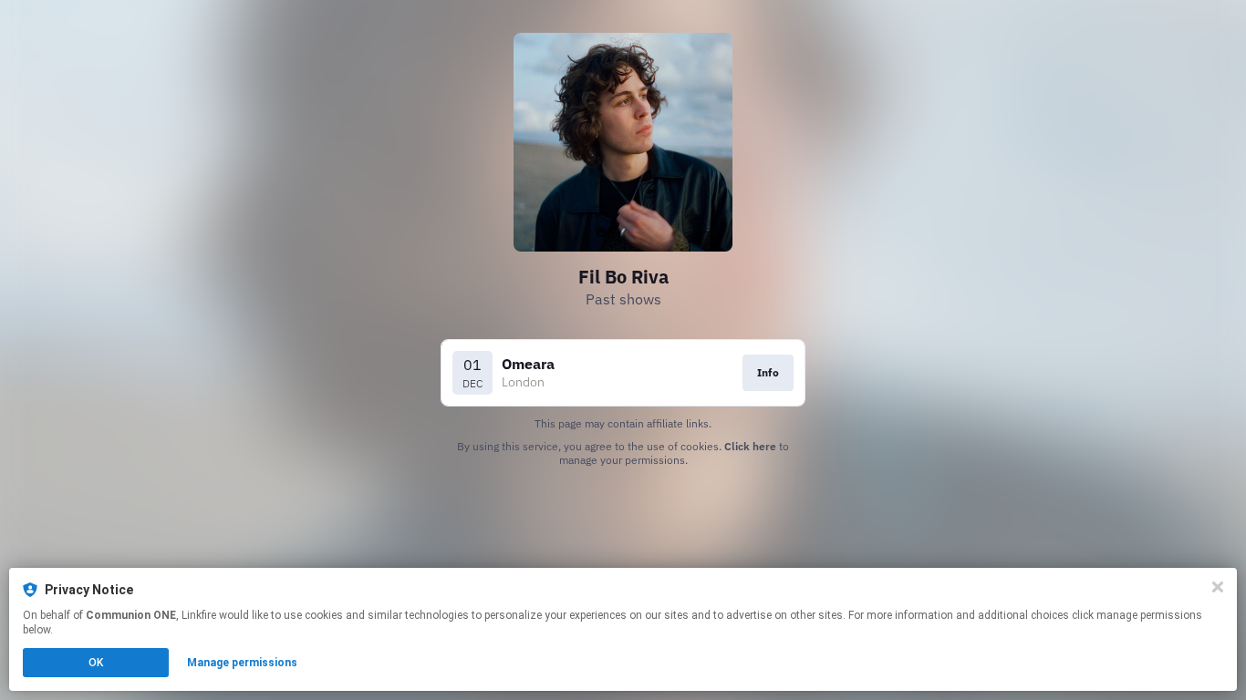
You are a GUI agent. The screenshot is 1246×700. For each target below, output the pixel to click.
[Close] (1217, 587)
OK (95, 662)
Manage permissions (242, 662)
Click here (750, 446)
